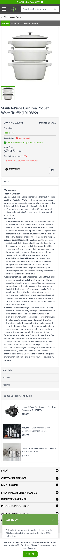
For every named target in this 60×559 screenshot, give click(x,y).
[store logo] (14, 9)
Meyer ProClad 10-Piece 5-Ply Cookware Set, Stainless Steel (36, 429)
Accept (30, 554)
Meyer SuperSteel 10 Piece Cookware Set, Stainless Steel (39, 450)
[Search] (55, 9)
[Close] (53, 519)
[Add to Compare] (52, 170)
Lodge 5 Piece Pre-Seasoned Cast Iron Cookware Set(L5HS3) (39, 408)
